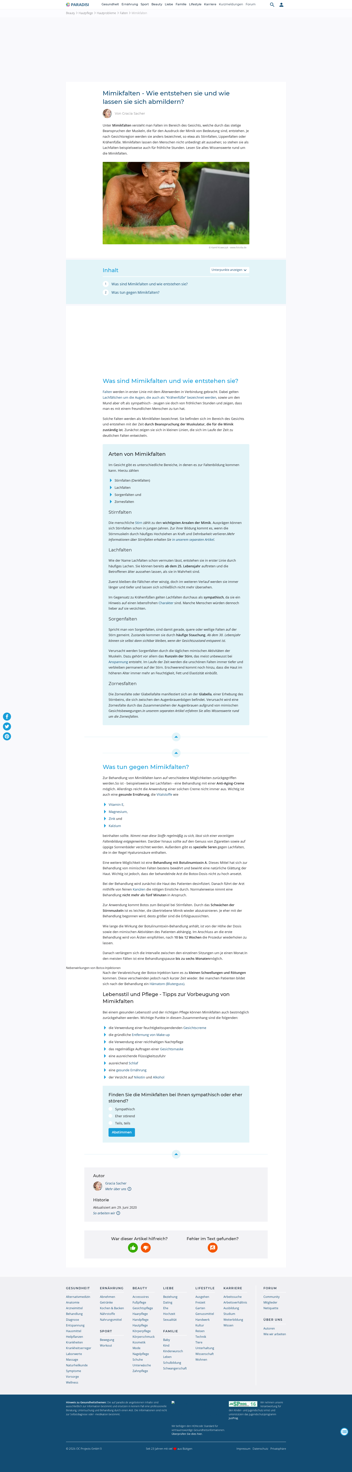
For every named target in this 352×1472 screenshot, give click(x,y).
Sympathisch (125, 1109)
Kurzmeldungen (231, 4)
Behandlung (74, 1314)
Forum (251, 4)
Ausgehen (202, 1297)
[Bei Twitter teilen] (7, 726)
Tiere (198, 1342)
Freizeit (200, 1302)
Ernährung (130, 4)
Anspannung (118, 662)
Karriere (210, 4)
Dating (167, 1302)
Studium (229, 1314)
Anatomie (72, 1302)
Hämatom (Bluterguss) (167, 984)
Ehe (165, 1308)
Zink (112, 818)
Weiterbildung (233, 1320)
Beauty (156, 4)
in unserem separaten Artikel (193, 539)
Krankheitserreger (78, 1348)
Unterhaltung (204, 1348)
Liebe (169, 4)
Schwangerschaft (175, 1368)
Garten (200, 1308)
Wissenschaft (204, 1354)
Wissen (228, 1325)
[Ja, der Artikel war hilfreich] (133, 1248)
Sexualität (170, 1320)
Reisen (200, 1331)
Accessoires (141, 1297)
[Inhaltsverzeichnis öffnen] (344, 1432)
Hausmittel (73, 1331)
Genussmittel (204, 1314)
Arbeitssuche (232, 1297)
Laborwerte (74, 1354)
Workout (106, 1345)
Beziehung (170, 1297)
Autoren (269, 1328)
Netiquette (270, 1308)
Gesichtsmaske (171, 1049)
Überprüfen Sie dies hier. (187, 1434)
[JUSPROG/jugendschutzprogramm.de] (243, 1404)
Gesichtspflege (143, 1308)
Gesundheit (110, 4)
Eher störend (125, 1116)
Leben (167, 1357)
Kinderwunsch (173, 1351)
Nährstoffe (107, 1314)
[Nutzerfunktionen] (281, 4)
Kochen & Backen (112, 1308)
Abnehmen (107, 1297)
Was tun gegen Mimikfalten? (135, 292)
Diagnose (72, 1320)
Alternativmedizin (78, 1297)
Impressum (243, 1448)
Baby (166, 1340)
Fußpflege (139, 1302)
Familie (181, 4)
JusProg (233, 1418)
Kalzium (115, 826)
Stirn (138, 522)
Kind (166, 1345)
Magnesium (118, 811)
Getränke (106, 1302)
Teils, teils (122, 1123)
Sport (145, 4)
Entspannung (75, 1325)
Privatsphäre (278, 1448)
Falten (124, 13)
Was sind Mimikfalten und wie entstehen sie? (149, 283)
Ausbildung (231, 1308)
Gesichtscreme (194, 1028)
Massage (72, 1360)
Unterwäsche (142, 1365)
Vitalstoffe (164, 794)
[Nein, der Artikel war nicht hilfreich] (146, 1248)
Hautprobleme (106, 13)
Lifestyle (195, 4)
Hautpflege (86, 13)
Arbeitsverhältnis (235, 1302)
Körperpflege (142, 1331)
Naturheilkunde (77, 1365)
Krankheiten (74, 1342)
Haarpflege (140, 1314)
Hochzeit (169, 1314)
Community (271, 1297)
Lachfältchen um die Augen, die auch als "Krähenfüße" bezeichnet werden (159, 397)
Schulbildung (172, 1363)
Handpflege (140, 1320)
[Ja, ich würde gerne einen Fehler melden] (213, 1248)
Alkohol (158, 1077)
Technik (200, 1337)
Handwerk (202, 1320)
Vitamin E (116, 804)
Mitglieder (270, 1302)
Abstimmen (122, 1132)
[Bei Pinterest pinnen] (7, 736)
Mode (136, 1348)
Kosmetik (139, 1342)
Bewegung (107, 1340)
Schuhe (138, 1360)
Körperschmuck (144, 1337)
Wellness (72, 1382)
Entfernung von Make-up (151, 1034)
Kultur (199, 1325)
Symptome (73, 1371)
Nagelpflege (141, 1354)
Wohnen (201, 1360)
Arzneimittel (74, 1308)
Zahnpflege (140, 1371)
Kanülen (139, 889)
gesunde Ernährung (131, 1070)
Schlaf (133, 1063)
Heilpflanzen (74, 1337)
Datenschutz (260, 1448)
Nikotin (139, 1077)
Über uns (273, 1319)
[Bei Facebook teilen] (7, 717)
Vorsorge (72, 1377)
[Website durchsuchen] (272, 4)
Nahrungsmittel (111, 1320)
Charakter (166, 603)
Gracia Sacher (115, 1183)
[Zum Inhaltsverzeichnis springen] (176, 737)
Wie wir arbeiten (274, 1334)
